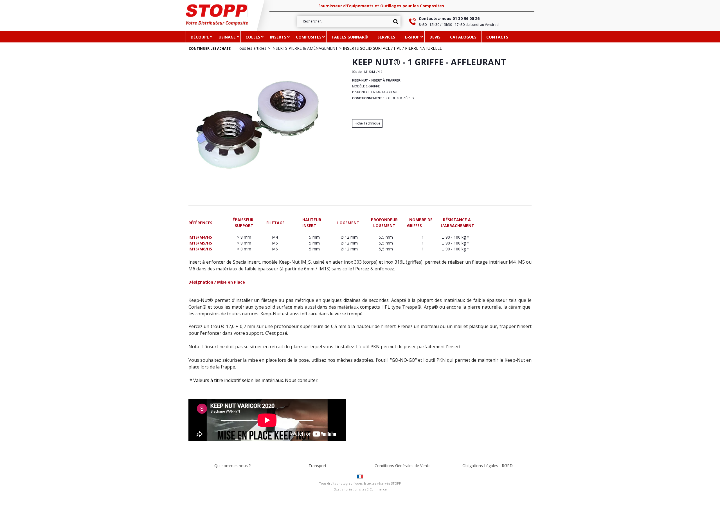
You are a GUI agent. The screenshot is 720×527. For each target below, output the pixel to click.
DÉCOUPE (200, 37)
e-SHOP (412, 37)
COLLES (253, 37)
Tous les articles (251, 48)
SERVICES (386, 37)
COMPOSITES (308, 37)
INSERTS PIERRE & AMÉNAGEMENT (304, 48)
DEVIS (434, 37)
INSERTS (278, 37)
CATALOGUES (463, 37)
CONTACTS (497, 37)
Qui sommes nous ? (232, 465)
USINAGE (227, 37)
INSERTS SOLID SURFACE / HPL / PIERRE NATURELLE (392, 48)
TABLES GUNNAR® (349, 37)
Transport (318, 465)
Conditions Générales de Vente (403, 465)
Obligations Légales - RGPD (487, 465)
